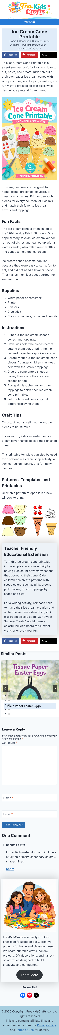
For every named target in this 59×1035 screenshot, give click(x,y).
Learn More (29, 975)
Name (8, 798)
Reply (10, 869)
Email (8, 814)
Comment (9, 742)
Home (12, 41)
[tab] (9, 691)
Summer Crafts (41, 41)
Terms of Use (25, 1030)
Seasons (24, 41)
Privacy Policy (46, 1025)
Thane (16, 44)
